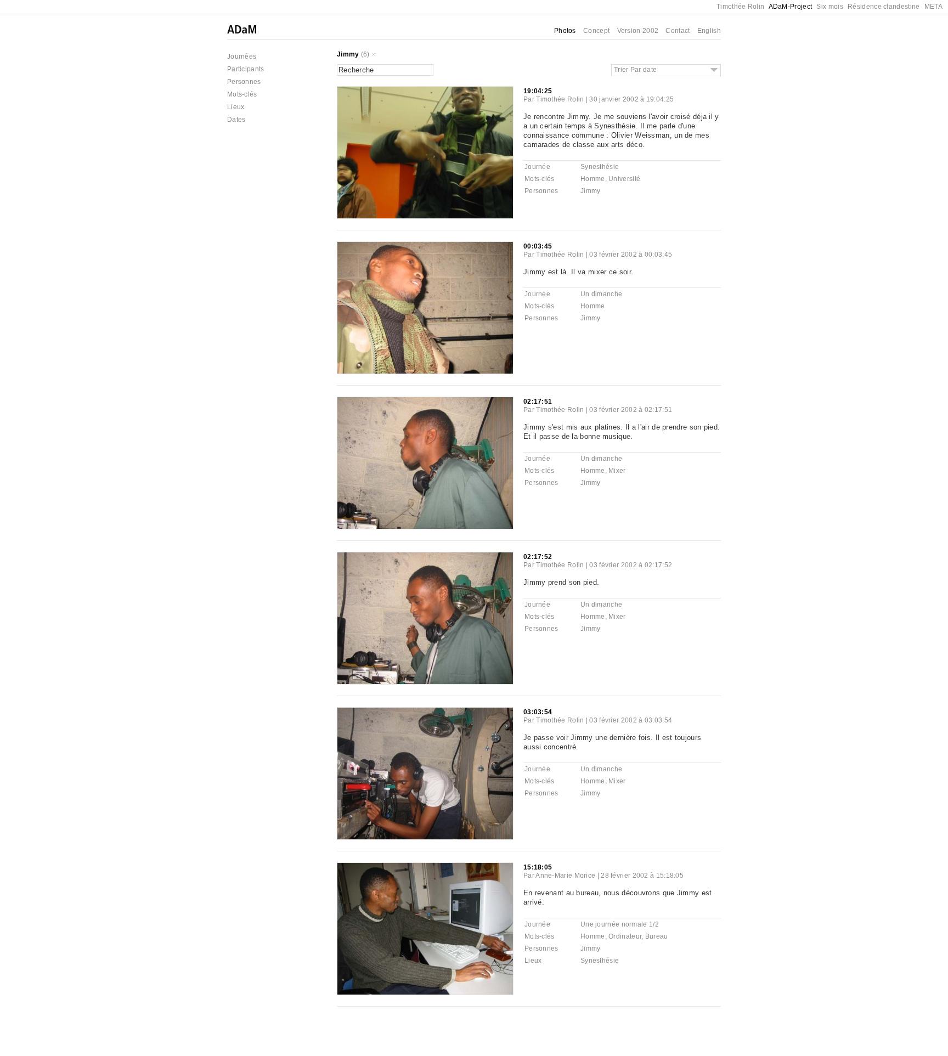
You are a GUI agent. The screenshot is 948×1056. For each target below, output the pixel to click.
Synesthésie (599, 167)
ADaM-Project (790, 6)
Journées (241, 56)
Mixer (617, 471)
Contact (677, 31)
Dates (236, 119)
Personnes (244, 82)
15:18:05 (537, 867)
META (933, 6)
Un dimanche (601, 294)
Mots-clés (242, 94)
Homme (592, 179)
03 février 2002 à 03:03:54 (630, 720)
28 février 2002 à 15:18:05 (642, 875)
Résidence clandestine (883, 6)
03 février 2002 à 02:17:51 (630, 410)
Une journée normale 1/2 (619, 924)
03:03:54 (537, 712)
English (709, 31)
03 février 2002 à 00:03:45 (630, 254)
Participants (245, 69)
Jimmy (348, 54)
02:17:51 (537, 401)
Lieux (236, 107)
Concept (596, 31)
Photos (565, 31)
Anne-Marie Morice (565, 875)
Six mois (829, 6)
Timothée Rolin (740, 6)
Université (624, 179)
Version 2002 (638, 31)
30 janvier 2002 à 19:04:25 (631, 99)
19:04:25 (537, 91)
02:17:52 (537, 557)
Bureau (656, 936)
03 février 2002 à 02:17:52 (630, 565)
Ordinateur (624, 936)
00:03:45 (537, 246)
